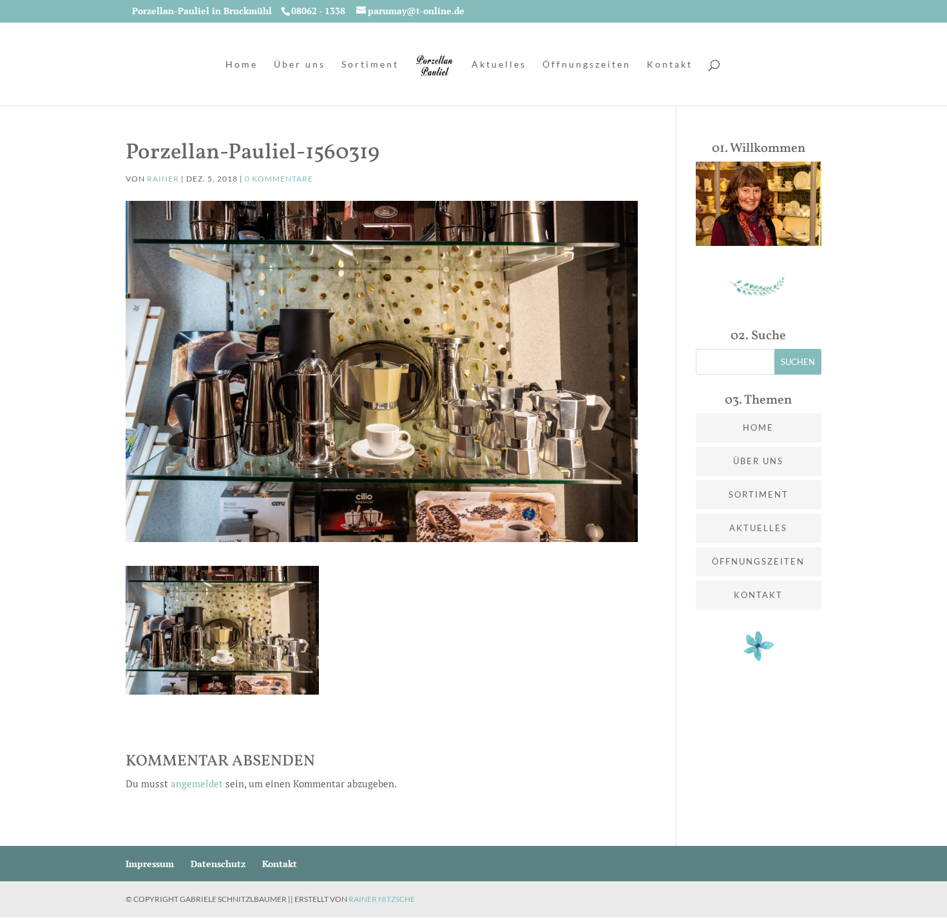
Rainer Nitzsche (382, 899)
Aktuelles (499, 65)
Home (241, 65)
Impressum (150, 863)
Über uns (299, 65)
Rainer (163, 178)
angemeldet (197, 783)
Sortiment (370, 65)
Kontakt (670, 65)
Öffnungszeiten (586, 65)
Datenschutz (218, 863)
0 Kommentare (279, 178)
